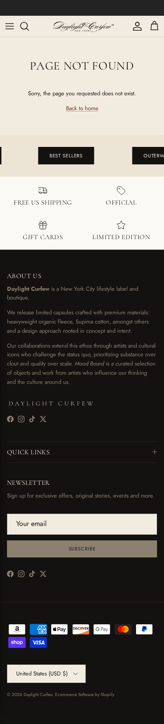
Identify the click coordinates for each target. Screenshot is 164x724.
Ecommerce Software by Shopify (84, 694)
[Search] (28, 26)
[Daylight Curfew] (82, 26)
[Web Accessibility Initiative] (3, 713)
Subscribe (82, 548)
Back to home (82, 108)
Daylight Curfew (38, 694)
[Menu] (9, 26)
